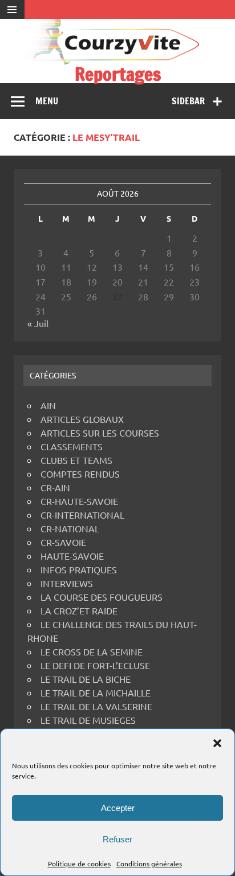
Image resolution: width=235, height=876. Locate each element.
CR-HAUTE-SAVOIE (79, 501)
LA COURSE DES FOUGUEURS (101, 596)
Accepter (118, 808)
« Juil (37, 323)
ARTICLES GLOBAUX (82, 419)
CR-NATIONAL (69, 528)
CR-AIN (55, 487)
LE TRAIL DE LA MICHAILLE (95, 692)
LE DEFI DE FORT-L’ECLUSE (95, 665)
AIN (48, 405)
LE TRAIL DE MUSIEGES (88, 720)
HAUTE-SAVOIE (72, 555)
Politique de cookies (79, 863)
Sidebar (188, 101)
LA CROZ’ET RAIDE (79, 610)
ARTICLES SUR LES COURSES (99, 432)
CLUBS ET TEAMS (76, 460)
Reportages (118, 74)
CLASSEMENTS (71, 446)
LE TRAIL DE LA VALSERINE (96, 706)
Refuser (117, 839)
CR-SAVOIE (63, 542)
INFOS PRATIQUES (78, 569)
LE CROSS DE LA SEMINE (91, 651)
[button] (217, 743)
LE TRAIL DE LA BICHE (85, 678)
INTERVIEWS (66, 583)
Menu (46, 101)
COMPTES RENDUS (80, 473)
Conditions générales (149, 863)
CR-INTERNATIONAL (82, 514)
